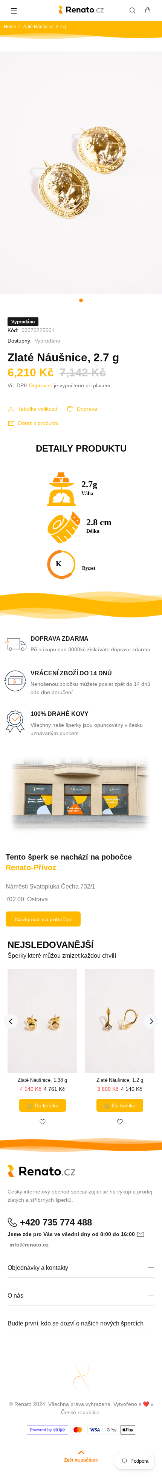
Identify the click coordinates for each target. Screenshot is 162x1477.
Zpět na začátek (81, 1460)
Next (151, 1021)
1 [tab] (81, 300)
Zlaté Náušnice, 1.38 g (42, 1080)
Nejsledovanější (51, 945)
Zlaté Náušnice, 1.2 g (119, 1080)
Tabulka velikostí (37, 409)
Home (10, 26)
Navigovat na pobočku (43, 919)
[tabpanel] (81, 173)
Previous (11, 1021)
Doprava (87, 409)
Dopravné (40, 385)
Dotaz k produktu (38, 423)
